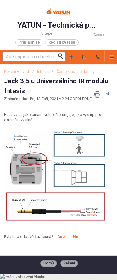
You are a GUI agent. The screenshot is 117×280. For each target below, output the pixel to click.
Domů (49, 263)
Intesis (43, 71)
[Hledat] (62, 56)
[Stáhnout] (47, 135)
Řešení (69, 263)
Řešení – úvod (17, 71)
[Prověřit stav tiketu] (84, 56)
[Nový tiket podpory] (71, 56)
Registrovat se (61, 42)
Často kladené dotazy (75, 71)
